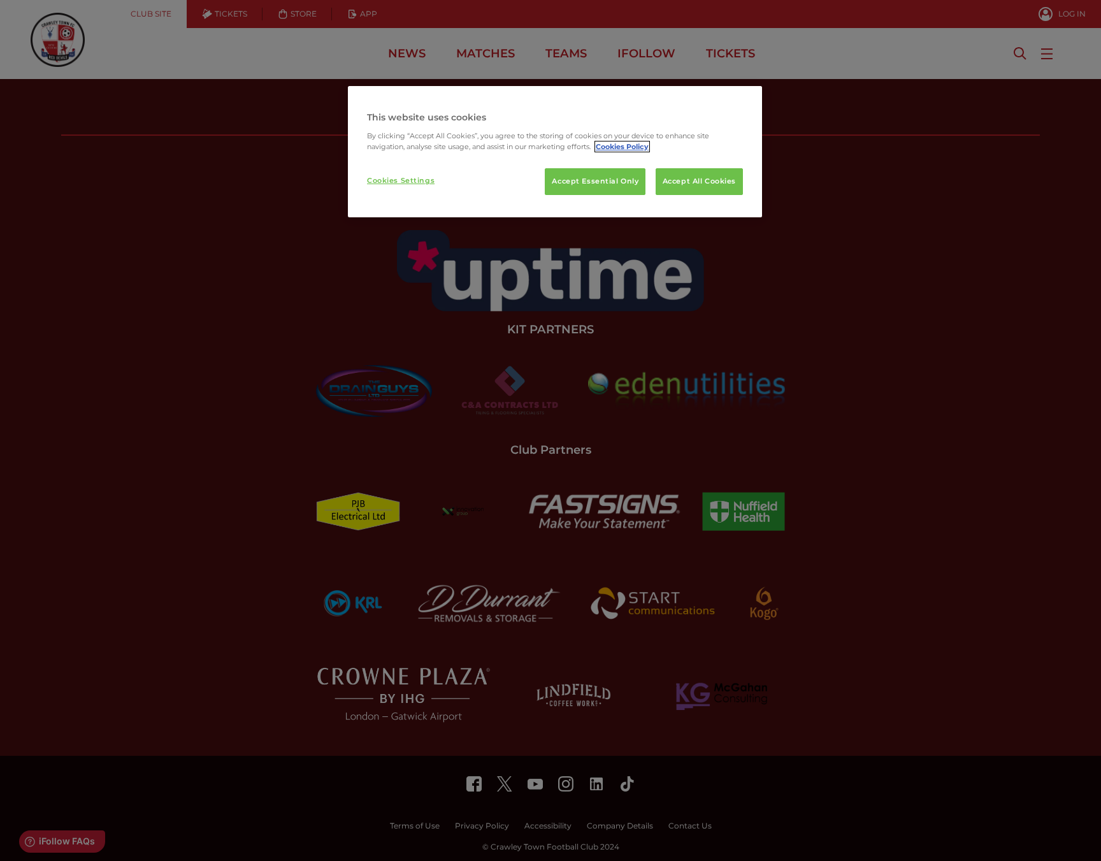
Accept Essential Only (595, 181)
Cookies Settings (401, 180)
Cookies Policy (622, 146)
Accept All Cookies (699, 181)
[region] (555, 151)
